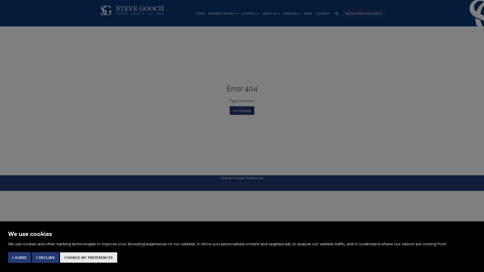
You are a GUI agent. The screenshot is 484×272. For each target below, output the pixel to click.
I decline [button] (45, 257)
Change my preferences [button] (88, 257)
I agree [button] (19, 257)
